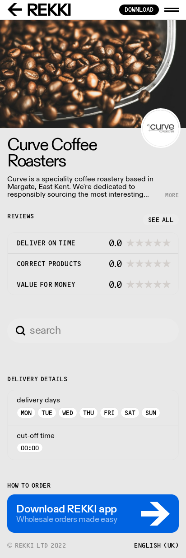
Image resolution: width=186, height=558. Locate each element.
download (139, 9)
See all (161, 220)
